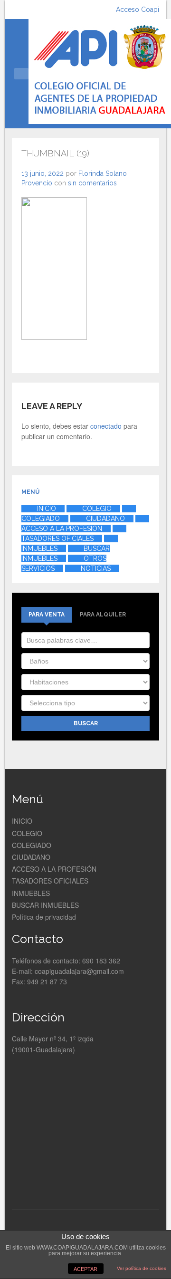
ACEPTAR (85, 1269)
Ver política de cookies (141, 1268)
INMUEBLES (31, 893)
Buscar (86, 723)
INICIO (22, 821)
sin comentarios (92, 183)
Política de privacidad (44, 917)
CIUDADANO (31, 857)
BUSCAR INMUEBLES (45, 905)
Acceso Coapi (137, 9)
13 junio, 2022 (42, 173)
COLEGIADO (31, 845)
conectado (106, 426)
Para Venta (46, 614)
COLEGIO (27, 833)
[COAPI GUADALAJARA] (99, 73)
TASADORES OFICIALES (50, 880)
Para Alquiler (103, 614)
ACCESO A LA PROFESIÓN (54, 869)
